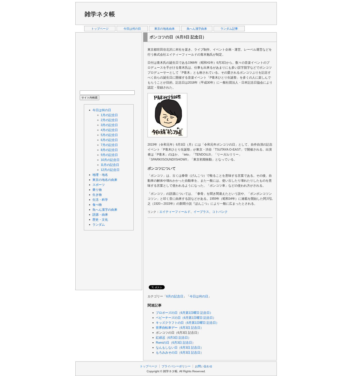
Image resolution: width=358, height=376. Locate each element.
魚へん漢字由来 (197, 28)
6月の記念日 (174, 296)
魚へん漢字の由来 (104, 209)
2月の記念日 (109, 120)
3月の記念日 (109, 125)
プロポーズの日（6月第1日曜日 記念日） (184, 312)
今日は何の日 (132, 28)
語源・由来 (100, 214)
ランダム (98, 224)
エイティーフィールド (174, 211)
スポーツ (98, 184)
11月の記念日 (110, 165)
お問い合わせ (203, 366)
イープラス (201, 211)
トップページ (100, 28)
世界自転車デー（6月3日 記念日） (179, 327)
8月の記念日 (109, 150)
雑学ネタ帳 (100, 14)
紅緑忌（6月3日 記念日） (173, 337)
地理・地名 (100, 174)
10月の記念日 (110, 160)
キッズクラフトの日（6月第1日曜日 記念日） (187, 322)
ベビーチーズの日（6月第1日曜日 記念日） (186, 317)
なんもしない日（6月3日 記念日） (179, 347)
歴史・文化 (100, 219)
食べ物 (97, 204)
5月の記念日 (109, 135)
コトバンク (220, 211)
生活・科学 (100, 199)
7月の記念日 (109, 145)
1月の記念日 (109, 115)
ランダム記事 (229, 28)
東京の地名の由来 (104, 179)
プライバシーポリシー (176, 366)
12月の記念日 (110, 170)
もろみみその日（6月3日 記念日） (179, 352)
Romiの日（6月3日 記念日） (175, 342)
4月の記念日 (109, 130)
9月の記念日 (109, 155)
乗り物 (97, 189)
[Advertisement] (197, 13)
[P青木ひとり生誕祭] (167, 136)
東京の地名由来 (164, 28)
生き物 (97, 194)
